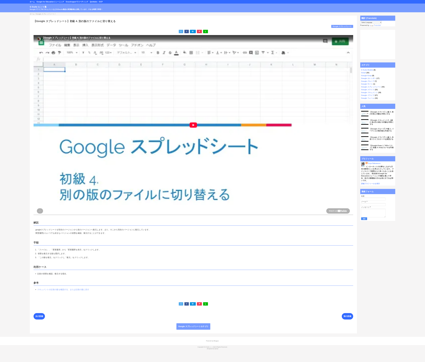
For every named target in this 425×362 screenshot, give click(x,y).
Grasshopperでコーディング (77, 2)
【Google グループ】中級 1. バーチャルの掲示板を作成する (382, 130)
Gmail (363, 73)
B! (193, 31)
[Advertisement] (377, 44)
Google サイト (367, 84)
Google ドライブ (367, 95)
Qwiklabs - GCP (96, 2)
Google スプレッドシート (342, 26)
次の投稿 (39, 316)
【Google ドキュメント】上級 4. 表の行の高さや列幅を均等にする (382, 122)
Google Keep (366, 75)
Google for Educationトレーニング (50, 2)
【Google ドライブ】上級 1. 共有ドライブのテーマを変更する (382, 138)
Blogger (216, 341)
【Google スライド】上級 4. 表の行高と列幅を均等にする (382, 113)
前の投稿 (347, 316)
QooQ (216, 348)
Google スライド (367, 90)
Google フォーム (367, 98)
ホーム (32, 2)
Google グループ (367, 81)
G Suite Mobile (367, 70)
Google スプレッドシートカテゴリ (193, 326)
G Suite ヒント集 (38, 7)
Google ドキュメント (369, 92)
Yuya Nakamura (374, 163)
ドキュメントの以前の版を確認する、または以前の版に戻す (63, 290)
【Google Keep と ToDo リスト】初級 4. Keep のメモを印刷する (382, 147)
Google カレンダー (368, 78)
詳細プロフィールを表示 (370, 183)
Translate (377, 25)
